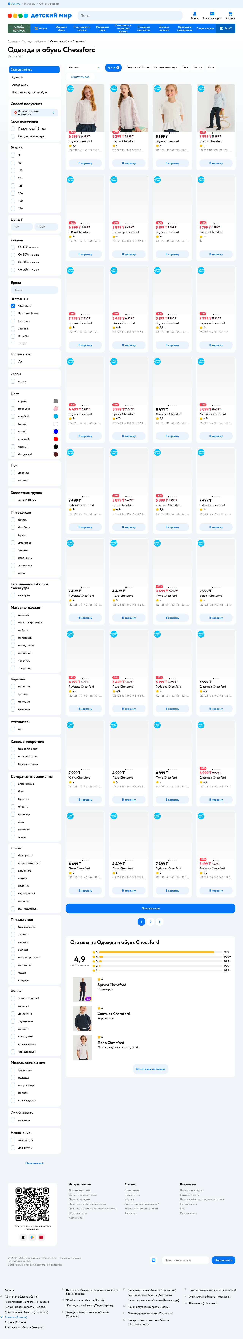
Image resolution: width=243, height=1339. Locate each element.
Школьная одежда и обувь (29, 92)
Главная (12, 41)
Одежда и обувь (32, 41)
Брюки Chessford (112, 984)
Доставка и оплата (79, 1190)
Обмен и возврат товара (83, 1195)
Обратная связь (78, 1213)
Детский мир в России (21, 1264)
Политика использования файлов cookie (92, 1208)
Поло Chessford (111, 1042)
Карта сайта (75, 1217)
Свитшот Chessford (114, 1013)
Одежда (17, 77)
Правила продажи (79, 1199)
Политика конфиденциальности (88, 1204)
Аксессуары (20, 85)
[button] (225, 28)
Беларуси (56, 1264)
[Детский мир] (40, 16)
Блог (182, 1208)
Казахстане (41, 1264)
